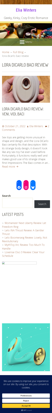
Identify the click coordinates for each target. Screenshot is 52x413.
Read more (10, 166)
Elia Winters (26, 10)
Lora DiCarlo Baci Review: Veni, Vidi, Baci (23, 111)
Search (42, 204)
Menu (28, 42)
